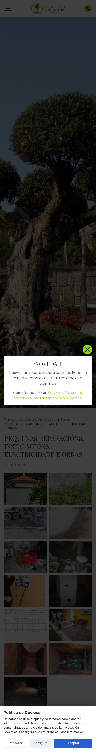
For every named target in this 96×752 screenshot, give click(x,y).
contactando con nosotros (57, 398)
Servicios (55, 392)
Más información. (72, 732)
